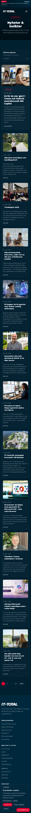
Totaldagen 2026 (11, 207)
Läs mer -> (27, 1)
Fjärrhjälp (4, 778)
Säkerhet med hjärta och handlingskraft (15, 159)
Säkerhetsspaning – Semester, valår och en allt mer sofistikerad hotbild (14, 256)
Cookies (4, 761)
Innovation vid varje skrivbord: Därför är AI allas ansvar (14, 358)
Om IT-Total (5, 749)
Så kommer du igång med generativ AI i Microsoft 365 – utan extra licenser (13, 508)
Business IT (5, 733)
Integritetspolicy (7, 758)
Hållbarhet (5, 755)
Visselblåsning (6, 764)
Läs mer (5, 178)
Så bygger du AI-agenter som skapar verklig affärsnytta (15, 306)
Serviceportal (6, 772)
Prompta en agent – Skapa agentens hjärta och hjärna (14, 408)
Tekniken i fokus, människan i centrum (13, 558)
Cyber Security (6, 730)
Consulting (5, 739)
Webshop (4, 775)
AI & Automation (7, 736)
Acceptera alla (7, 804)
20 (16, 683)
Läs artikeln (8, 126)
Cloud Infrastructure (8, 724)
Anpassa (6, 808)
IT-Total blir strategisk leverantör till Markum (14, 456)
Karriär (3, 752)
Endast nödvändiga (19, 804)
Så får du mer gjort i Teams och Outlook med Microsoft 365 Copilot (14, 100)
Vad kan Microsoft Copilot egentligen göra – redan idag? (15, 606)
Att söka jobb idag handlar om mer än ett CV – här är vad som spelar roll (14, 657)
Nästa (21, 683)
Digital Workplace (7, 727)
